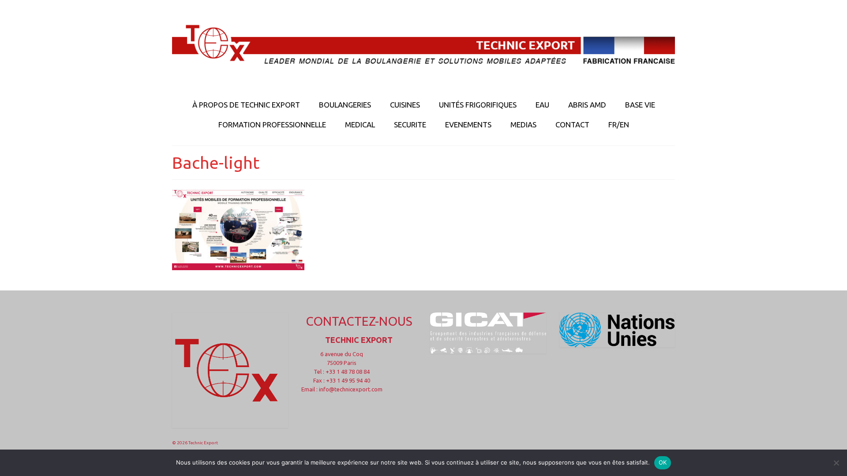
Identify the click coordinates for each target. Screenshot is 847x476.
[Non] (836, 462)
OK (663, 462)
